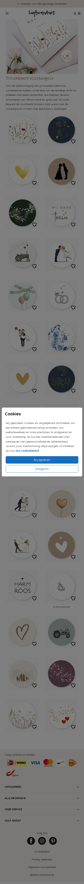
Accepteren (42, 460)
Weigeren (42, 469)
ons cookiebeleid (27, 450)
